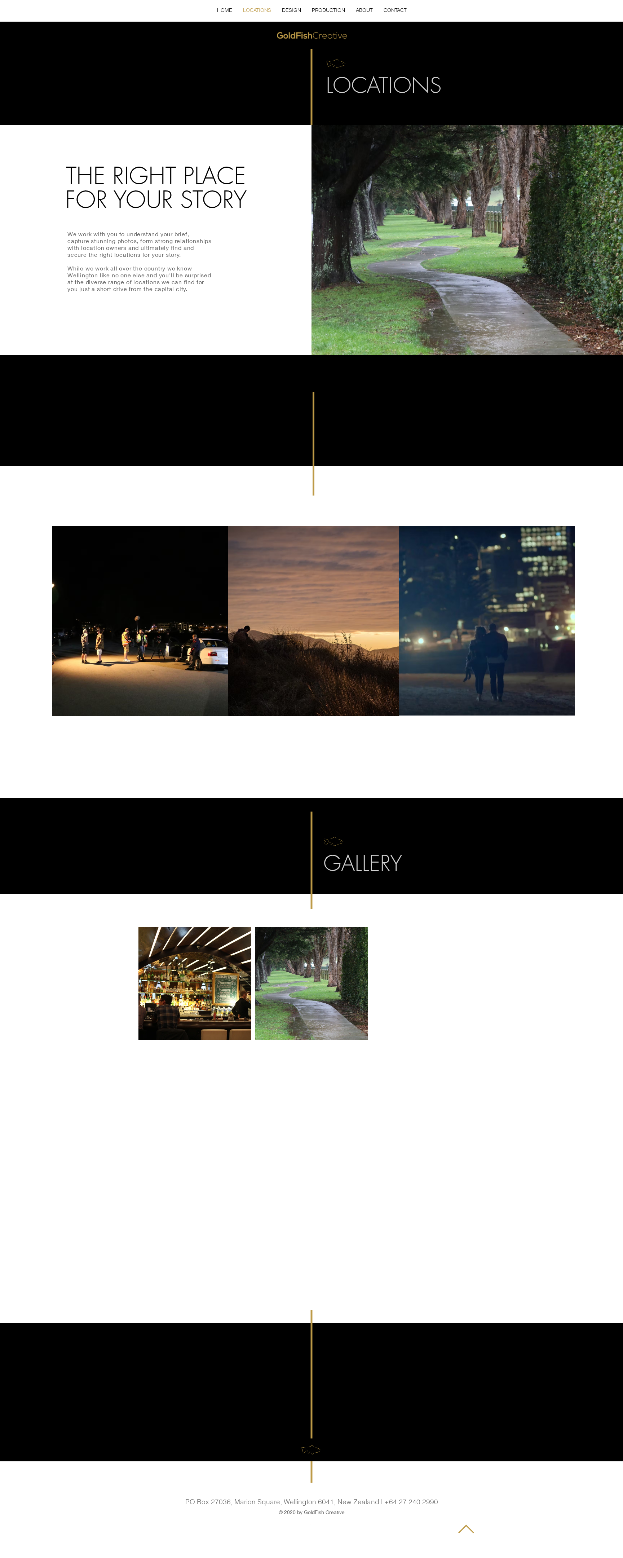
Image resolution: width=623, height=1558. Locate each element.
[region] (140, 621)
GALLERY (362, 863)
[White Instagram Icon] (312, 1522)
